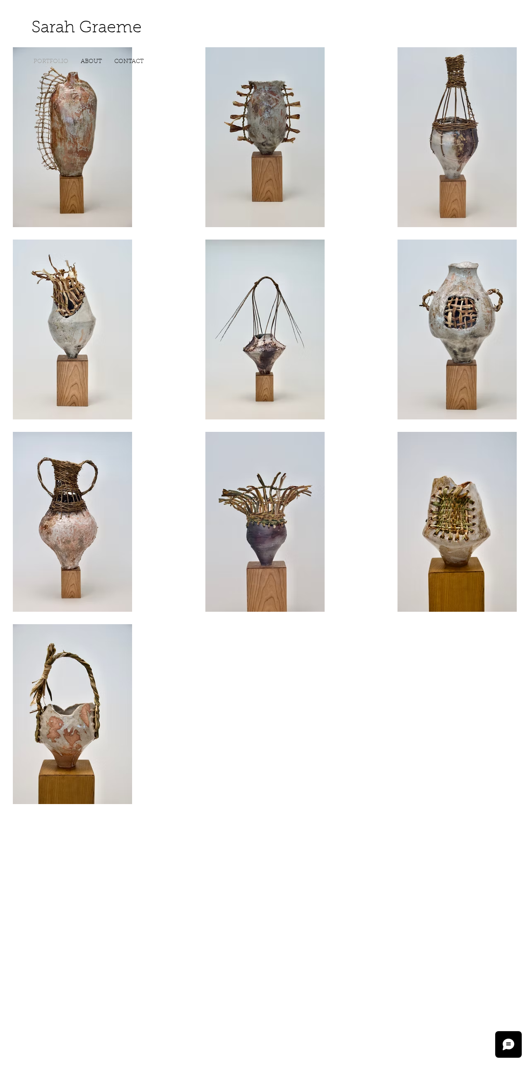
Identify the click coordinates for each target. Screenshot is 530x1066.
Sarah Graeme (86, 28)
